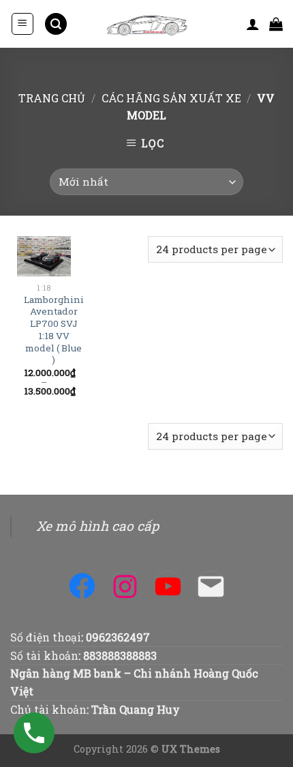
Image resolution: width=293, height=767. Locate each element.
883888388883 (120, 655)
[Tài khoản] (253, 24)
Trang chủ (51, 98)
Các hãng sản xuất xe (171, 98)
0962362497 (118, 637)
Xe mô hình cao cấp (97, 525)
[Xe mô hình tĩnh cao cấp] (146, 24)
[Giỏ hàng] (276, 24)
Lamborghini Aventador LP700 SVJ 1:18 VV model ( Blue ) (54, 330)
